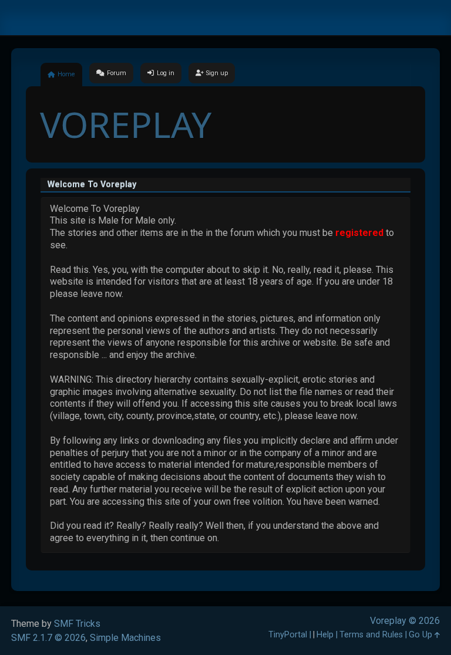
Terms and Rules (371, 635)
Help (325, 635)
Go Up (422, 635)
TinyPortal (287, 635)
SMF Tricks (77, 623)
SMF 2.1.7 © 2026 (48, 637)
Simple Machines (125, 637)
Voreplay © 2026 (405, 620)
